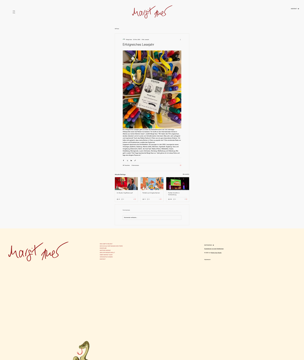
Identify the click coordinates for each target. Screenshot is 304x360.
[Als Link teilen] (135, 160)
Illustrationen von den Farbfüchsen (214, 248)
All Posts (117, 28)
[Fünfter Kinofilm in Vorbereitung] (177, 183)
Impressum (207, 259)
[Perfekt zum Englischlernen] (152, 183)
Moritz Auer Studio (216, 252)
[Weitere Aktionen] (180, 40)
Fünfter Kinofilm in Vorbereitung (174, 194)
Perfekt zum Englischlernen (151, 193)
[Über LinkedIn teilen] (131, 160)
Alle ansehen (186, 174)
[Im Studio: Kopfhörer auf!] (126, 183)
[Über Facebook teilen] (123, 160)
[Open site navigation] (14, 12)
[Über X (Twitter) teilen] (127, 160)
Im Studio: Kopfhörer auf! (125, 193)
